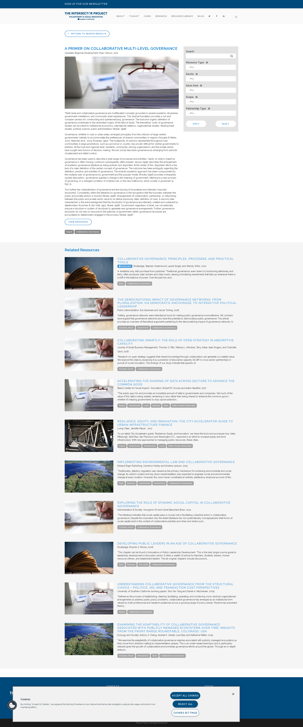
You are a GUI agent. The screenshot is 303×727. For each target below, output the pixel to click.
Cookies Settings (185, 712)
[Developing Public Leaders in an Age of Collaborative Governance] (89, 573)
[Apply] (232, 56)
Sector (190, 74)
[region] (126, 704)
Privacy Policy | (143, 723)
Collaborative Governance (87, 232)
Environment (159, 483)
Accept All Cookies (185, 695)
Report (69, 232)
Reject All (185, 704)
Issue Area (192, 85)
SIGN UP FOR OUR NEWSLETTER (86, 4)
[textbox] (212, 67)
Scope (190, 97)
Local (146, 405)
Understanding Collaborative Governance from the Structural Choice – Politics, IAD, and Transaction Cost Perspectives (175, 585)
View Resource (78, 222)
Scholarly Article (126, 328)
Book (121, 283)
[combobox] (211, 67)
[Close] (233, 694)
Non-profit (143, 565)
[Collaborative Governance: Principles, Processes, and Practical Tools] (89, 289)
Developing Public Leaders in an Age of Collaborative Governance (177, 543)
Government (143, 328)
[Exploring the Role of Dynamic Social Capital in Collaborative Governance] (89, 532)
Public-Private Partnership (183, 405)
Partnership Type (196, 108)
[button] (12, 705)
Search (190, 51)
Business (131, 483)
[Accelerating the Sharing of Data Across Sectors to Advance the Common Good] (89, 410)
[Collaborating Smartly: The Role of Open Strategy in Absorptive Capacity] (89, 370)
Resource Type (195, 62)
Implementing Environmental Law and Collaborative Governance (176, 462)
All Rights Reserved (158, 723)
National (156, 405)
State (166, 405)
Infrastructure (150, 446)
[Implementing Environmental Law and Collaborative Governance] (89, 492)
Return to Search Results (88, 33)
